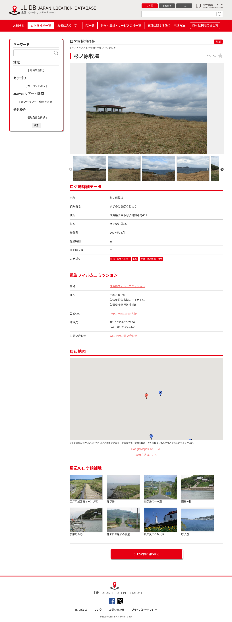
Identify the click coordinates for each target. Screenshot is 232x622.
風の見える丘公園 (154, 534)
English (167, 5)
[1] (219, 14)
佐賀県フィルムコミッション (127, 286)
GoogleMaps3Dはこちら (146, 449)
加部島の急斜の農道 (118, 534)
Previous (70, 169)
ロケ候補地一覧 (41, 26)
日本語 (149, 5)
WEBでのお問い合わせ (123, 335)
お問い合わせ (116, 609)
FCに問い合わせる (148, 554)
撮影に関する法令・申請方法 (166, 26)
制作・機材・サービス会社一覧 (121, 26)
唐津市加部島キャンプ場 (84, 501)
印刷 (218, 41)
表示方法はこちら (146, 455)
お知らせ (19, 26)
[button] (160, 393)
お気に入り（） (68, 26)
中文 (184, 5)
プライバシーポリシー (144, 609)
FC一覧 (89, 26)
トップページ (76, 47)
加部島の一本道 (153, 501)
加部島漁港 (76, 534)
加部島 (111, 501)
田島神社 (186, 501)
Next (222, 169)
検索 (36, 125)
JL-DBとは (81, 609)
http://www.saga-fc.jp (123, 313)
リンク (98, 609)
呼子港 (185, 534)
